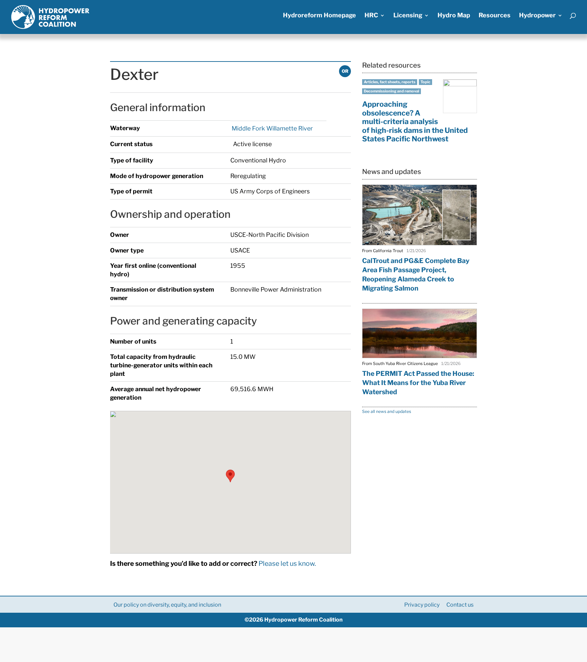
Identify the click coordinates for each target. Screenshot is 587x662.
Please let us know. (287, 563)
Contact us (460, 605)
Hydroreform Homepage (319, 16)
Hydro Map (454, 16)
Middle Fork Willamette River (271, 128)
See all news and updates (386, 411)
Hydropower (537, 16)
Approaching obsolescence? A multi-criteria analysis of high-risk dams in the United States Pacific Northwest (415, 121)
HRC (371, 16)
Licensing (407, 16)
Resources (495, 16)
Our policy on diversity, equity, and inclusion (167, 605)
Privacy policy (422, 605)
